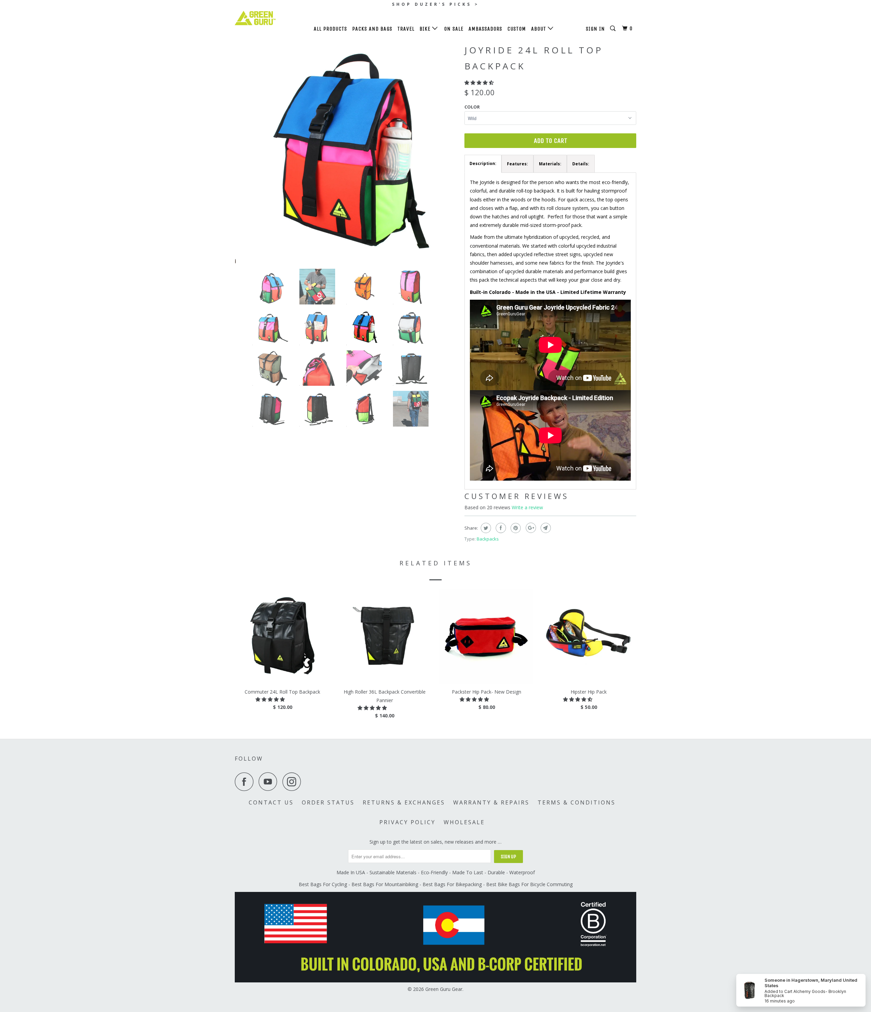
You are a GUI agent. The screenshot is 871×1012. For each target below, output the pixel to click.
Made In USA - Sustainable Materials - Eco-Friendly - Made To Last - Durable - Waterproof (435, 872)
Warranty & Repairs (491, 802)
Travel (405, 29)
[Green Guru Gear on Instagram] (293, 781)
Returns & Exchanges (404, 802)
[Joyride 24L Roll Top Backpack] (346, 152)
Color (472, 107)
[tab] (483, 164)
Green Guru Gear (443, 989)
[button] (479, 82)
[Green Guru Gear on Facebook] (246, 781)
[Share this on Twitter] (485, 528)
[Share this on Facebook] (500, 528)
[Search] (613, 28)
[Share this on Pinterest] (515, 528)
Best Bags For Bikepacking (452, 884)
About (539, 29)
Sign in (595, 29)
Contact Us (271, 802)
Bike (426, 29)
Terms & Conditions (576, 802)
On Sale (453, 29)
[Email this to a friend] (545, 528)
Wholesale (464, 822)
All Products (330, 29)
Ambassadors (485, 29)
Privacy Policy (407, 822)
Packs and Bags (372, 29)
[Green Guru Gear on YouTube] (270, 781)
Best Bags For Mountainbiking (384, 884)
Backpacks (488, 539)
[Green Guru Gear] (270, 18)
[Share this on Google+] (530, 528)
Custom (516, 29)
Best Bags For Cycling (323, 884)
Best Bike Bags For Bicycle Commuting (529, 884)
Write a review (527, 507)
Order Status (328, 802)
